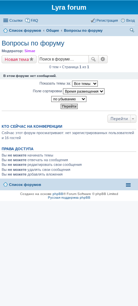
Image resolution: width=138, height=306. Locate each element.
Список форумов (25, 185)
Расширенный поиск (103, 59)
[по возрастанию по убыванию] (69, 99)
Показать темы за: (56, 83)
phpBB (58, 194)
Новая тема (17, 59)
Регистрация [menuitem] (107, 20)
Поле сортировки (48, 91)
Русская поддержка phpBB (69, 197)
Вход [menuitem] (130, 20)
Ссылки (15, 20)
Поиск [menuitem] (133, 31)
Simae (29, 51)
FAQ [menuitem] (34, 20)
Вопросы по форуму (33, 43)
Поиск (93, 59)
